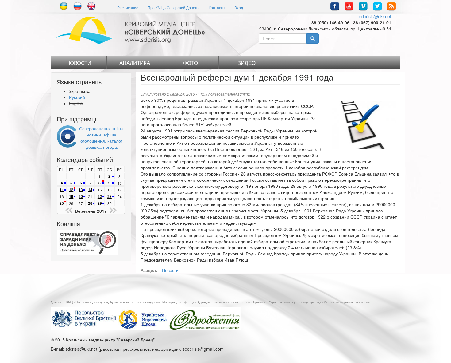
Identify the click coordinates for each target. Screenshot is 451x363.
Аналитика (134, 62)
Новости (78, 62)
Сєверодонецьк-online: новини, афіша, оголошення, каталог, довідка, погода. (102, 137)
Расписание (127, 7)
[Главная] (132, 30)
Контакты (217, 7)
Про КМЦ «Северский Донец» (173, 7)
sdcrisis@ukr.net (375, 16)
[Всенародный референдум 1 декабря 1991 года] (364, 125)
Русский (77, 97)
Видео (246, 62)
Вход (238, 7)
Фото (190, 62)
